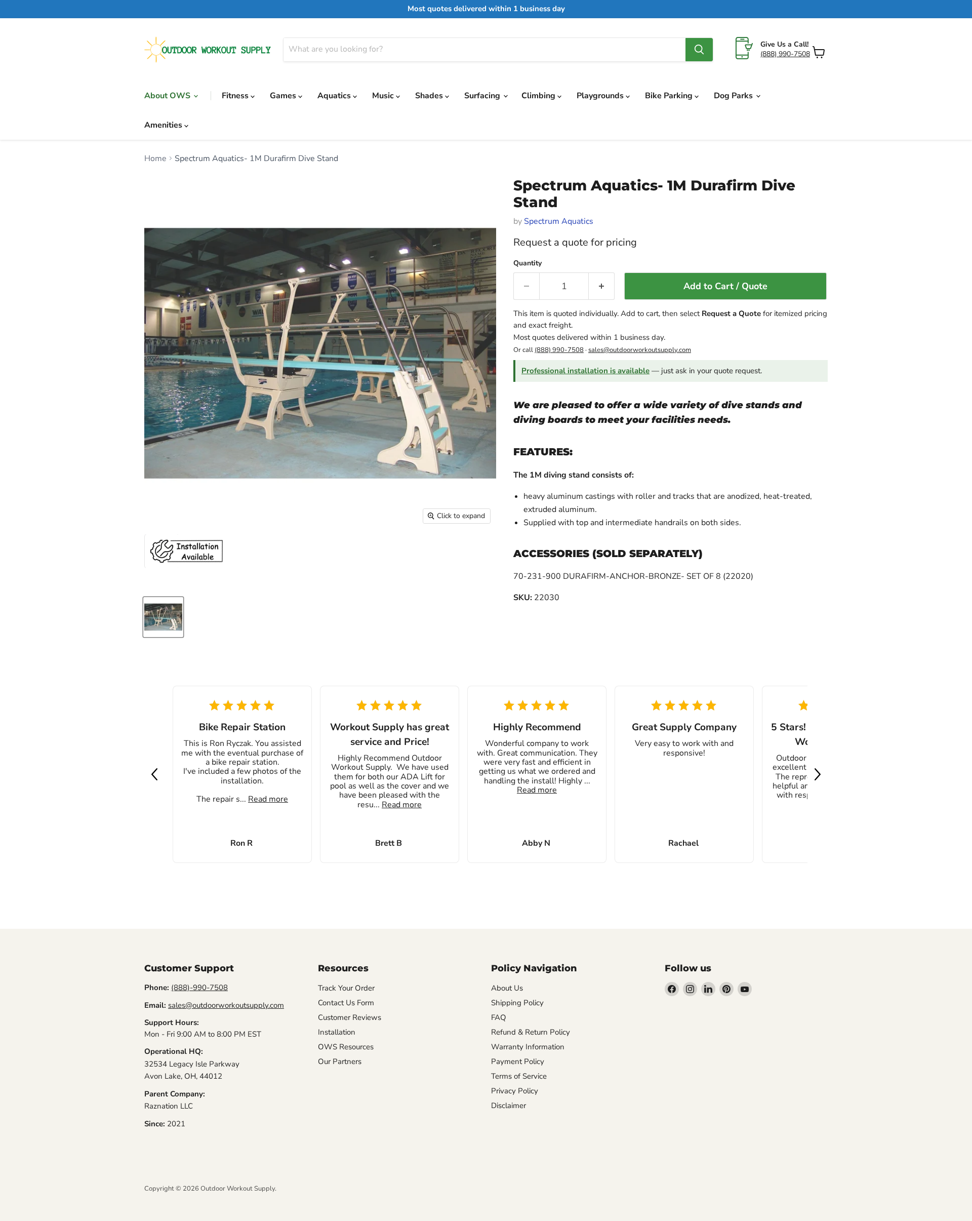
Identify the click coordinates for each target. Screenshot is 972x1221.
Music (384, 95)
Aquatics (335, 95)
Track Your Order (346, 988)
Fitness (236, 95)
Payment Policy (517, 1061)
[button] (154, 774)
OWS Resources (346, 1047)
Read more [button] (268, 799)
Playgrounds (601, 95)
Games (284, 95)
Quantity (527, 263)
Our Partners (339, 1061)
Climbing (539, 95)
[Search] (699, 49)
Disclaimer (508, 1105)
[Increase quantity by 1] (602, 286)
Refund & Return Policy (530, 1032)
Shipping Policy (517, 1003)
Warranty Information (527, 1047)
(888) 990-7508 (785, 54)
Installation (336, 1032)
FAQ (498, 1017)
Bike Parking (670, 95)
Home (155, 158)
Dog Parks (734, 95)
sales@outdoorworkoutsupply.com (639, 350)
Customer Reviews (349, 1017)
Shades (430, 95)
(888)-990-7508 (199, 987)
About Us (507, 988)
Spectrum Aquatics (558, 221)
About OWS (168, 95)
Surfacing (483, 95)
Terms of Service (519, 1076)
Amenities (164, 125)
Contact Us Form (346, 1003)
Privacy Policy (514, 1091)
